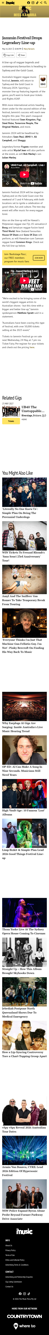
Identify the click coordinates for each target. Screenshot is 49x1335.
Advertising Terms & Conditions (16, 1265)
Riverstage (27, 415)
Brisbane (37, 415)
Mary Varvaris (29, 48)
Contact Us (9, 1286)
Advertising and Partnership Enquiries (19, 1277)
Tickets (11, 421)
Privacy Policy (10, 1250)
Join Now (39, 257)
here (32, 347)
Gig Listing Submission (13, 1282)
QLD (44, 415)
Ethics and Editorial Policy (14, 1260)
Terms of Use (10, 1255)
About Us (8, 1245)
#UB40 (24, 419)
